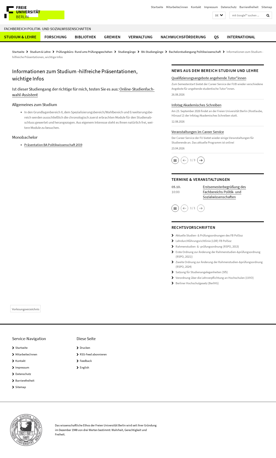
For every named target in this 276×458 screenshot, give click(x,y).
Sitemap (266, 7)
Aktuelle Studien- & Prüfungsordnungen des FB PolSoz (209, 235)
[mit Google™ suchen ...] (268, 15)
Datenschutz (228, 7)
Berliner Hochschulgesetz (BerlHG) (197, 283)
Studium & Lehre (20, 36)
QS (216, 36)
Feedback (86, 361)
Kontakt (196, 7)
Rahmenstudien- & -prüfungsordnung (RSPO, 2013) (207, 246)
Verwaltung (141, 36)
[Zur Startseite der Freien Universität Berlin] (34, 12)
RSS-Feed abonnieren (93, 354)
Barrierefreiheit (248, 7)
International (241, 36)
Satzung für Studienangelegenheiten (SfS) (202, 272)
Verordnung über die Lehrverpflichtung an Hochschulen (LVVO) (215, 278)
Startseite (157, 7)
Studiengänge (127, 52)
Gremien (112, 36)
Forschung (55, 36)
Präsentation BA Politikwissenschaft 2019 (53, 145)
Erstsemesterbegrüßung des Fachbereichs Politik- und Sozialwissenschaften (224, 191)
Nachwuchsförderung (183, 36)
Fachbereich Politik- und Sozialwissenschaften (47, 28)
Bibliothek (85, 36)
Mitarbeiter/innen (177, 7)
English (84, 367)
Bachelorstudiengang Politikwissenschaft (195, 52)
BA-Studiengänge (152, 52)
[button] (219, 15)
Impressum (211, 7)
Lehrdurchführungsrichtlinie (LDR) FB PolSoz (203, 241)
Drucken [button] (85, 348)
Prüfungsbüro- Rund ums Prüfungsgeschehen (84, 52)
